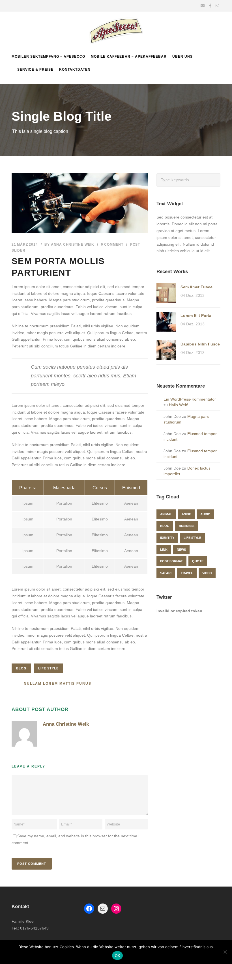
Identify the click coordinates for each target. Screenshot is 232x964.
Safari (165, 573)
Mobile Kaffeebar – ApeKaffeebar (129, 57)
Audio (205, 514)
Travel (187, 573)
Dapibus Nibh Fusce (200, 344)
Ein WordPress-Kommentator (190, 399)
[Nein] (225, 952)
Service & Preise (35, 70)
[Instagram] (116, 909)
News (181, 549)
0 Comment (112, 245)
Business (186, 526)
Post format (171, 561)
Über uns (182, 57)
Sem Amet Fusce (196, 287)
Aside (186, 514)
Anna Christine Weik (72, 245)
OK (117, 955)
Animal (166, 514)
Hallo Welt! (178, 405)
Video (207, 573)
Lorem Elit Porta (196, 315)
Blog (21, 668)
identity (167, 537)
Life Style (48, 668)
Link (163, 549)
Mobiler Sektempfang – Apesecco (48, 57)
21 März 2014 (25, 245)
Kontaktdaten (75, 70)
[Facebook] (89, 909)
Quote (197, 561)
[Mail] (103, 909)
